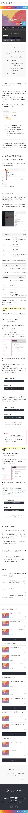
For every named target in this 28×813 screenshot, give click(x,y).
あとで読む (25, 577)
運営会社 (3, 812)
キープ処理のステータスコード (11, 561)
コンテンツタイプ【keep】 (9, 40)
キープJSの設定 (12, 60)
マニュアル (17, 7)
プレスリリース (10, 775)
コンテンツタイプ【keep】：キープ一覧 (13, 559)
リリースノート (18, 775)
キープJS (18, 40)
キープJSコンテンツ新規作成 (15, 57)
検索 (25, 3)
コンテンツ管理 (24, 7)
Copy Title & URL (21, 23)
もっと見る (14, 639)
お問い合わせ (4, 810)
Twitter (11, 806)
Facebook (16, 806)
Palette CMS (10, 7)
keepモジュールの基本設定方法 (11, 556)
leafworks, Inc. (23, 811)
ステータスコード (13, 73)
